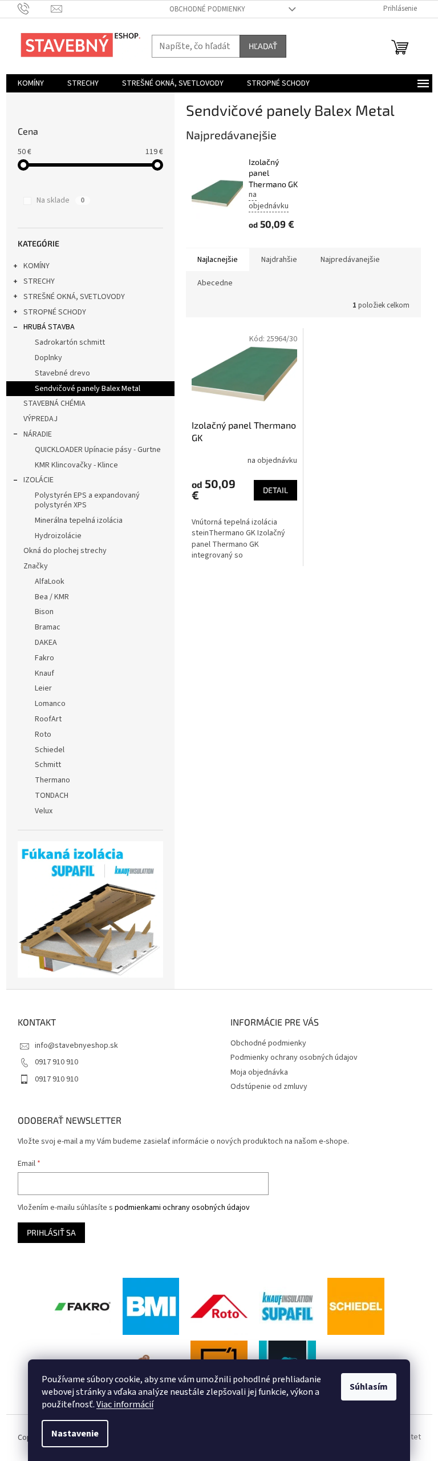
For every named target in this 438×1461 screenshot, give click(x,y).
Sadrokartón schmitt (70, 342)
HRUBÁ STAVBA (49, 327)
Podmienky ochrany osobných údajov (294, 1057)
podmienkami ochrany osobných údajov (182, 1207)
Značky (35, 566)
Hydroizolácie (58, 536)
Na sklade (60, 200)
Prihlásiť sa (51, 1232)
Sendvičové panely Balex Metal (87, 388)
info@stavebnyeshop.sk (76, 1045)
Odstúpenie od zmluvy (268, 1086)
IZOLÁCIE (38, 480)
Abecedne (215, 283)
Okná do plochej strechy (65, 550)
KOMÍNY (36, 266)
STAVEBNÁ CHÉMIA (54, 403)
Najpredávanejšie (350, 259)
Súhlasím (369, 1387)
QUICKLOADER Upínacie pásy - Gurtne (98, 449)
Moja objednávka (259, 1072)
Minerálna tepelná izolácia (79, 520)
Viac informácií (124, 1404)
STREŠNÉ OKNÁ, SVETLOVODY (74, 296)
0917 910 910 (56, 1062)
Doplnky (48, 358)
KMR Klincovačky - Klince (76, 465)
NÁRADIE (37, 434)
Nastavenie (75, 1433)
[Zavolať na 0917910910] (34, 8)
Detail (275, 490)
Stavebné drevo (62, 373)
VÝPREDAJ (40, 419)
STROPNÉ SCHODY (54, 312)
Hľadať (263, 46)
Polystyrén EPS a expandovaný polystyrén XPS (87, 500)
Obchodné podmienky (207, 9)
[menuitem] (30, 83)
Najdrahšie (279, 259)
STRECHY (39, 281)
